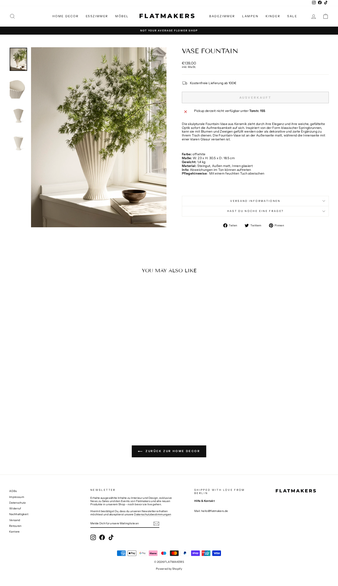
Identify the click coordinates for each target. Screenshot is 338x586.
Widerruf (15, 508)
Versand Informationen (255, 201)
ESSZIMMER (97, 16)
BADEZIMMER (222, 16)
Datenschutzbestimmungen (152, 514)
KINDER (273, 16)
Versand (14, 520)
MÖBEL (122, 16)
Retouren (15, 526)
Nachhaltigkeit (18, 514)
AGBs (13, 491)
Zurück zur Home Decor (172, 451)
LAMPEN (250, 16)
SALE (292, 16)
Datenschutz (17, 502)
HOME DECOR (65, 16)
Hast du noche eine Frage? (255, 211)
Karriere (14, 531)
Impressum (16, 497)
